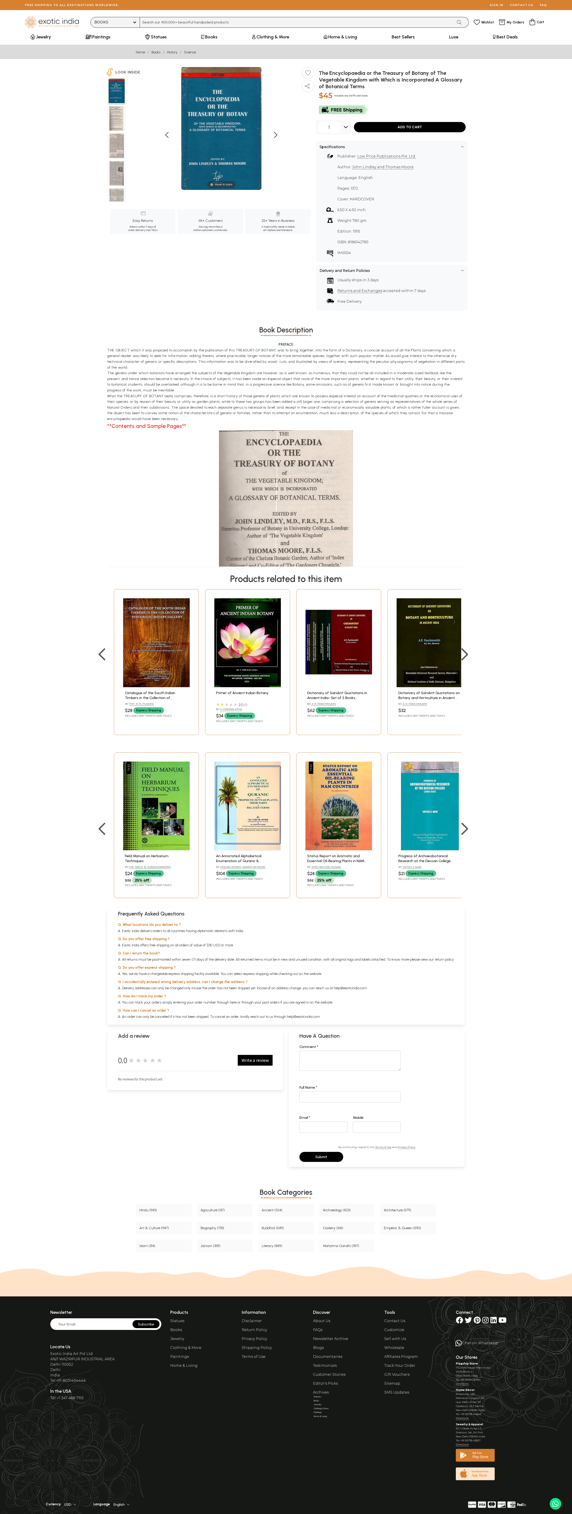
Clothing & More (185, 1348)
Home (140, 52)
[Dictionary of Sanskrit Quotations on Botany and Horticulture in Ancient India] (430, 686)
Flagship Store (467, 1363)
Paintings (179, 1356)
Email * (304, 1117)
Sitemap (392, 1383)
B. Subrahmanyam (157, 867)
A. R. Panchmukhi (323, 704)
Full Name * (308, 1087)
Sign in (496, 5)
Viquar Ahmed (230, 867)
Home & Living (184, 1365)
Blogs (318, 1348)
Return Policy (254, 1330)
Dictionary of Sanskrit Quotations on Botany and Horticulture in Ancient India (429, 698)
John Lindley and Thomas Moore (383, 167)
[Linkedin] (493, 1321)
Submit (321, 1157)
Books (155, 52)
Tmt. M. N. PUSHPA (141, 704)
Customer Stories (329, 1374)
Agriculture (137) (213, 1210)
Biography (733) (212, 1228)
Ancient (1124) (272, 1210)
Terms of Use (383, 1147)
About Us (321, 1321)
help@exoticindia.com (350, 988)
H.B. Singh (136, 867)
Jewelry (177, 1339)
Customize (394, 1330)
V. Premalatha (231, 709)
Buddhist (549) (273, 1228)
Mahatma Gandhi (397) (341, 1246)
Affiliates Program (401, 1356)
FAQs (317, 1330)
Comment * (308, 1047)
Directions (462, 1383)
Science (190, 52)
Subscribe (146, 1324)
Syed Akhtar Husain (326, 867)
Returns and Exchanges (359, 291)
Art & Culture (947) (154, 1228)
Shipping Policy (257, 1348)
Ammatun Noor (253, 867)
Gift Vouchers (397, 1374)
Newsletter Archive (330, 1339)
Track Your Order (399, 1365)
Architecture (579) (397, 1210)
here (233, 1002)
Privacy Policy (406, 1147)
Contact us (521, 5)
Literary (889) (272, 1246)
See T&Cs (152, 230)
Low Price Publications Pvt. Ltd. (386, 156)
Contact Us (394, 1321)
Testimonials (325, 1365)
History (172, 52)
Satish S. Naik (412, 867)
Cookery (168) (333, 1228)
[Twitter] (468, 1321)
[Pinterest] (477, 1321)
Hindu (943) (148, 1210)
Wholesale (394, 1348)
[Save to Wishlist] (308, 74)
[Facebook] (459, 1321)
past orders (271, 1002)
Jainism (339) (210, 1246)
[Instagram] (485, 1321)
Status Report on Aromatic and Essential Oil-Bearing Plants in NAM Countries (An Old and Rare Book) (335, 861)
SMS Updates (396, 1392)
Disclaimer (252, 1321)
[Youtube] (502, 1321)
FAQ (543, 5)
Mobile (358, 1117)
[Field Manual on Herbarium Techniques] (156, 849)
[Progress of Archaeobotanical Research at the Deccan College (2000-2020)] (430, 849)
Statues (177, 1321)
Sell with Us (395, 1339)
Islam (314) (147, 1246)
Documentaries (327, 1356)
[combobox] (297, 22)
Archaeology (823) (337, 1210)
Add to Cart (409, 127)
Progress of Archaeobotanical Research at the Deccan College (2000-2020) (424, 861)
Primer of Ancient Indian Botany (242, 693)
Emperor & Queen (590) (402, 1228)
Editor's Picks (325, 1383)
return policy (444, 959)
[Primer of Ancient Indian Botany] (247, 686)
